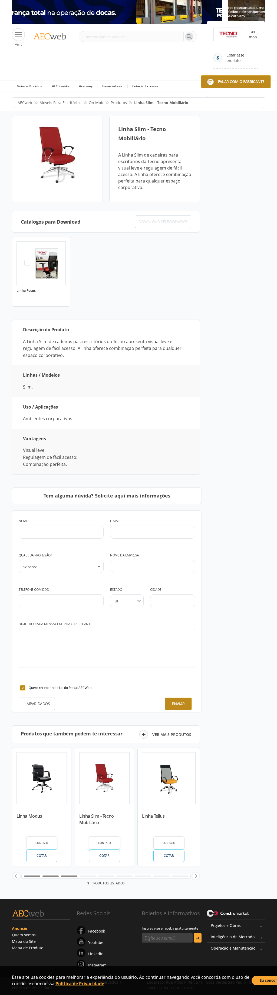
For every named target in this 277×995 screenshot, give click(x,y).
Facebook (96, 931)
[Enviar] (198, 938)
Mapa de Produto (27, 947)
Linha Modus (29, 816)
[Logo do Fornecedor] (228, 34)
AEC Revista (60, 86)
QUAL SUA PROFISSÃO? (35, 555)
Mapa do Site (24, 941)
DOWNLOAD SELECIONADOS (163, 221)
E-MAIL (115, 521)
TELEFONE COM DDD (34, 589)
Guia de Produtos (29, 86)
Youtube (95, 942)
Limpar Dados (37, 703)
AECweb (25, 102)
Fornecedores (112, 86)
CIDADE (155, 589)
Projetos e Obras (226, 925)
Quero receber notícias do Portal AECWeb (60, 687)
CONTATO (41, 843)
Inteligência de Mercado (233, 936)
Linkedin (96, 953)
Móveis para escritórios (60, 102)
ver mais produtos (171, 734)
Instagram (97, 965)
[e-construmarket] (228, 913)
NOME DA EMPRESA (124, 555)
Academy (85, 86)
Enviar (178, 703)
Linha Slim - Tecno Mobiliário (96, 819)
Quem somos (24, 934)
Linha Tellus (153, 816)
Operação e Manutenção (233, 948)
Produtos (119, 102)
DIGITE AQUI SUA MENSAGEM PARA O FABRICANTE (55, 624)
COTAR (42, 855)
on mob (96, 102)
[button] (16, 876)
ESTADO (116, 589)
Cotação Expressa (145, 86)
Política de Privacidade (79, 984)
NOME (23, 521)
